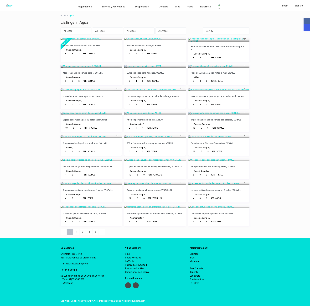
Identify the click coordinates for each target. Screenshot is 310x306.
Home (63, 15)
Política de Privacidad (136, 265)
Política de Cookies (134, 268)
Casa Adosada (201, 171)
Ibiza (192, 257)
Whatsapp (67, 283)
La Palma (194, 283)
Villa (196, 77)
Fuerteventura (197, 279)
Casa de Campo (73, 50)
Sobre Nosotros (133, 257)
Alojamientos (85, 6)
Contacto (163, 6)
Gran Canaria (196, 268)
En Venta (129, 261)
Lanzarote (195, 275)
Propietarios (142, 6)
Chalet (69, 147)
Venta (190, 6)
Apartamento (136, 124)
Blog (177, 6)
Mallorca (194, 254)
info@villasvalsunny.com (75, 263)
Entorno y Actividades (113, 6)
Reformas (205, 6)
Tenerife (194, 272)
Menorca (194, 261)
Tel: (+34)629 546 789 (73, 279)
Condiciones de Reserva (137, 272)
